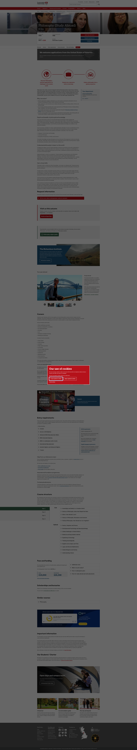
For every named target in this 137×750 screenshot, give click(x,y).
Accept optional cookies (55, 378)
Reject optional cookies (70, 378)
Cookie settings (52, 381)
